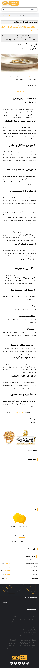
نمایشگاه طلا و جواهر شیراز (28, 640)
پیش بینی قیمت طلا (30, 627)
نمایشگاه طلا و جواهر (9, 648)
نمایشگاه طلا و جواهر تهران (28, 635)
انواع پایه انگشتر (19, 92)
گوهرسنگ (12, 640)
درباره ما (33, 614)
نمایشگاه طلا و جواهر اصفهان (27, 648)
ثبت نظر (17, 536)
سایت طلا (14, 614)
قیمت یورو (12, 643)
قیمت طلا (14, 617)
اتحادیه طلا (12, 645)
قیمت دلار (14, 622)
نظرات (22, 536)
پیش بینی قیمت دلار (30, 632)
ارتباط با (34, 617)
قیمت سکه (14, 619)
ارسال (5, 602)
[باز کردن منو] (34, 3)
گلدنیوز (28, 77)
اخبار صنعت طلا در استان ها (28, 619)
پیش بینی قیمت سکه (29, 630)
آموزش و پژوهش (19, 413)
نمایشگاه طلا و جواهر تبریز (28, 643)
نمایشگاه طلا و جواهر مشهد (27, 645)
